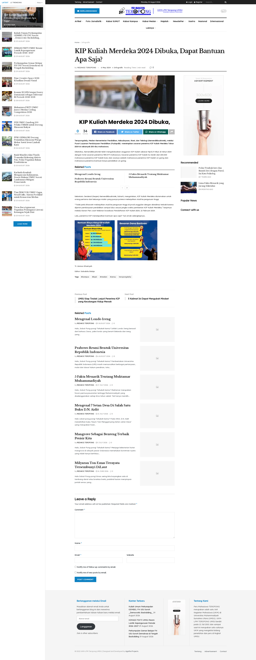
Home (77, 42)
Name (78, 543)
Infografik (85, 42)
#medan (103, 277)
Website (130, 555)
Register (198, 2)
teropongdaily (125, 277)
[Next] (127, 188)
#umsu (113, 277)
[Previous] (122, 188)
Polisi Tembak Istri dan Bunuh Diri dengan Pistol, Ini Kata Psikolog (211, 171)
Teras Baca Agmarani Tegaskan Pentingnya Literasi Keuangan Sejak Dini (28, 209)
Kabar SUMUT (113, 21)
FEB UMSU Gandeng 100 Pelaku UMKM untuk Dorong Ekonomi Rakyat (28, 124)
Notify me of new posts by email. (91, 572)
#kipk (94, 277)
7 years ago (205, 177)
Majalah (164, 21)
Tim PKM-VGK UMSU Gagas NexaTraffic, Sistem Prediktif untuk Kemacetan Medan (28, 194)
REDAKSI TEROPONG (86, 67)
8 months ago (206, 189)
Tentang (78, 2)
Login (190, 2)
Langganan (86, 626)
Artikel (78, 21)
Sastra (192, 21)
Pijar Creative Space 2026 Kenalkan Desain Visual (26, 79)
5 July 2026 (102, 443)
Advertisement (88, 2)
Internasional (217, 21)
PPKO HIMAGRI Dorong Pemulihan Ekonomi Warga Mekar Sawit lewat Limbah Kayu (27, 141)
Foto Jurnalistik (93, 21)
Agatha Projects (131, 651)
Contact (99, 2)
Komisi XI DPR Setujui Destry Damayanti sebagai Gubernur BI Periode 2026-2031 (28, 94)
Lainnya (150, 28)
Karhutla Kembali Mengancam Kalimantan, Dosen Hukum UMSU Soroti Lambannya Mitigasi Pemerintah (28, 177)
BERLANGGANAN (88, 11)
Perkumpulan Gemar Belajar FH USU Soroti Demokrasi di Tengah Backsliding (28, 65)
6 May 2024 (106, 67)
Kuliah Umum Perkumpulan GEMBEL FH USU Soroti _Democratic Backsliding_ (28, 35)
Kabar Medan (149, 21)
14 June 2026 (102, 471)
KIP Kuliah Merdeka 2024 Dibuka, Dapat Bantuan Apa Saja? (20, 18)
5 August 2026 (103, 323)
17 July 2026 (102, 385)
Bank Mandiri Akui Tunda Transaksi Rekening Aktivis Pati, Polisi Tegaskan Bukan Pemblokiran (27, 158)
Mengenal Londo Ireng (87, 174)
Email (78, 555)
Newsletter (178, 21)
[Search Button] (225, 2)
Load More (22, 224)
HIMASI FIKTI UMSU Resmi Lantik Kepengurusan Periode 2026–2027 (28, 50)
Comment (80, 509)
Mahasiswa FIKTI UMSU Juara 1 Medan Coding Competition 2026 (26, 109)
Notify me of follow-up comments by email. (96, 567)
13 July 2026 (102, 414)
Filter (39, 3)
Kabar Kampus (130, 21)
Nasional (202, 21)
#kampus (85, 277)
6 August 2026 (103, 356)
